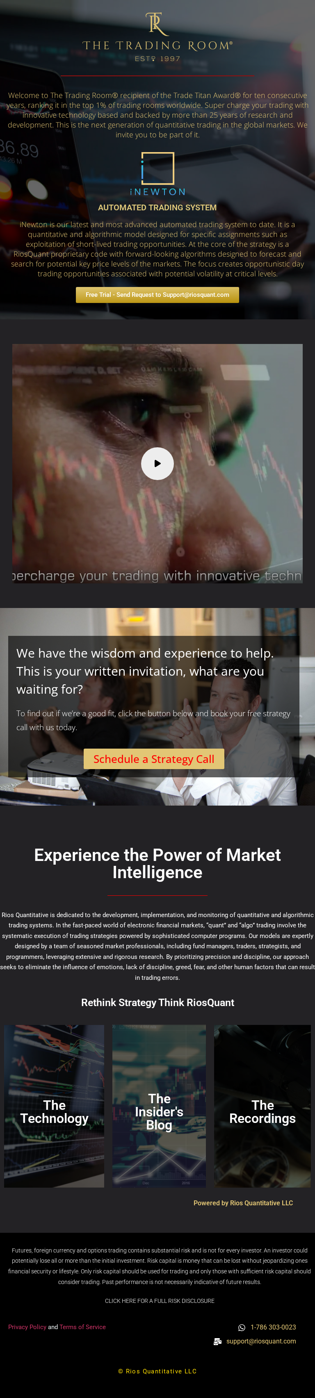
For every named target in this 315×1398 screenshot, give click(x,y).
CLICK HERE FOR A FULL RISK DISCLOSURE (160, 1301)
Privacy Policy (28, 1327)
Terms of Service (82, 1327)
